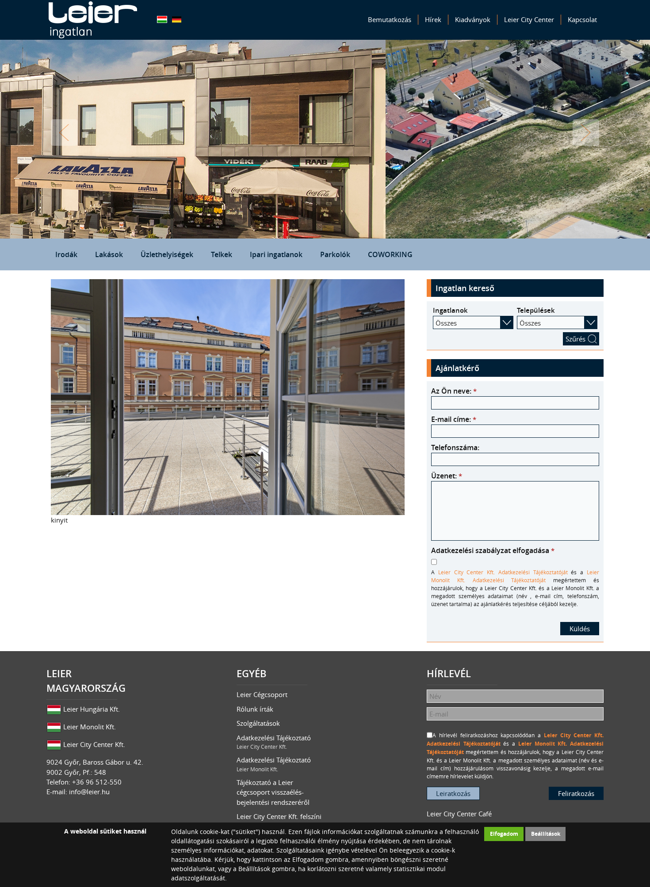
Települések (536, 310)
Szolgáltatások (258, 723)
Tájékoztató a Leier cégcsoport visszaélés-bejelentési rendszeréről (273, 792)
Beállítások (545, 834)
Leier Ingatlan (92, 20)
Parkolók (335, 254)
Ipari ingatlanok (276, 254)
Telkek (221, 254)
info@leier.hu (89, 791)
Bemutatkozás (389, 19)
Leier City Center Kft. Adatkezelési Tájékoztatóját (503, 572)
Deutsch (177, 19)
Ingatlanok (450, 310)
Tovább (586, 132)
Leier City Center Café (459, 813)
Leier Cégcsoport (262, 694)
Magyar (162, 19)
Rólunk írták (255, 709)
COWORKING (390, 254)
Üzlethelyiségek (167, 254)
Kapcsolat (582, 19)
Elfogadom (504, 834)
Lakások (109, 254)
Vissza (64, 132)
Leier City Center (529, 19)
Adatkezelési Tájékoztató (274, 742)
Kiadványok (472, 19)
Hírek (433, 19)
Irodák (66, 254)
